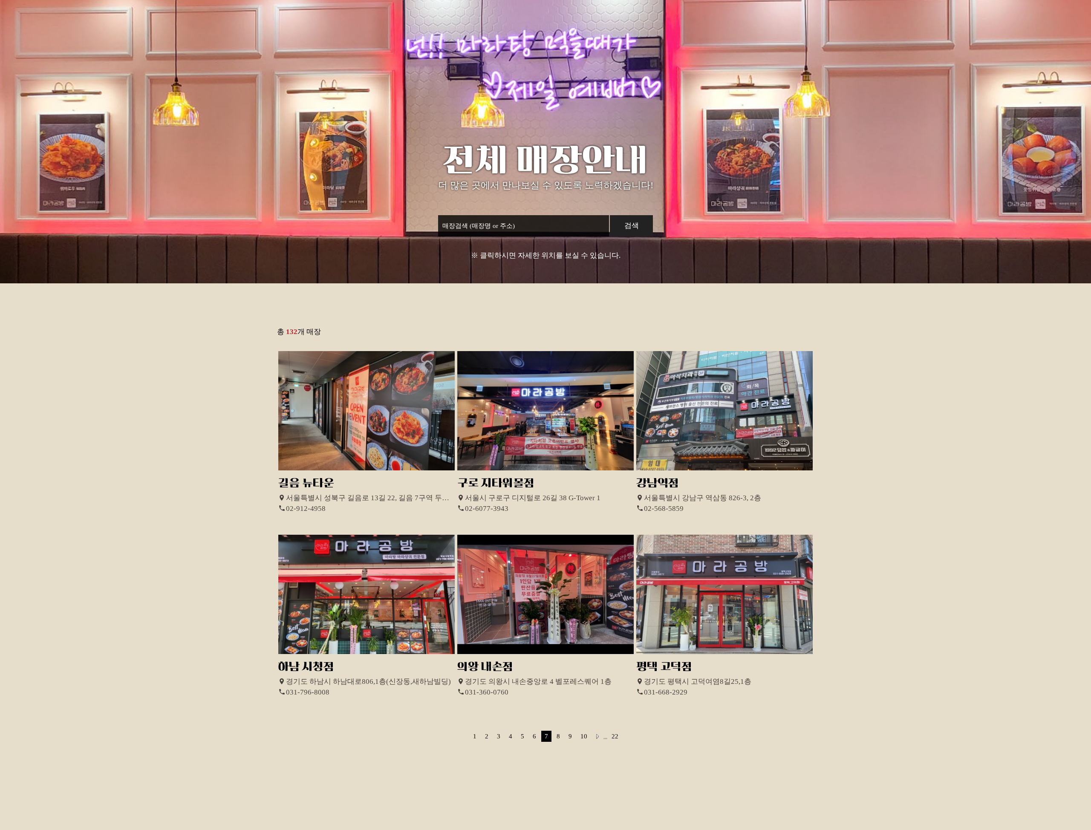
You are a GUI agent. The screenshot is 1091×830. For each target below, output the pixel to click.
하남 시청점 (306, 666)
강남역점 (657, 483)
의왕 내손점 (485, 666)
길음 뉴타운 (306, 483)
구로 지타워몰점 (495, 483)
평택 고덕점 (664, 666)
